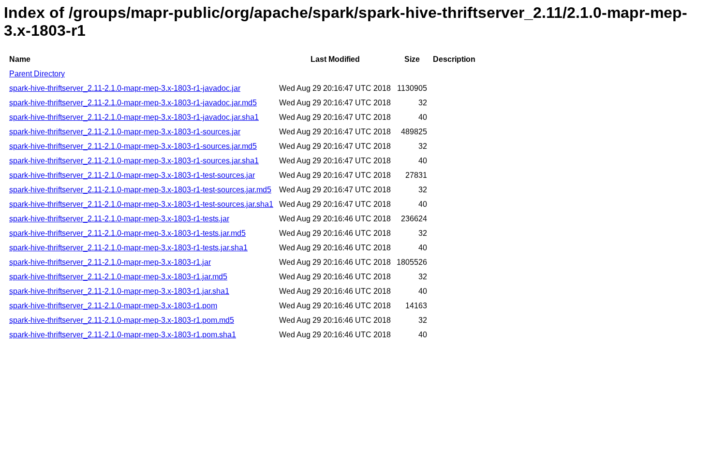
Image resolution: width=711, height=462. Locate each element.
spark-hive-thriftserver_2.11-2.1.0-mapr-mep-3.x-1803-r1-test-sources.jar (132, 175)
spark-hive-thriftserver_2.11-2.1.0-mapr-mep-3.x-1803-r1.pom (113, 306)
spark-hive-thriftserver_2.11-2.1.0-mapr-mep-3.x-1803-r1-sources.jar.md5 (133, 146)
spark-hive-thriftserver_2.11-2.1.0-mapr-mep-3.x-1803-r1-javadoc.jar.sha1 (134, 117)
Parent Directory (37, 74)
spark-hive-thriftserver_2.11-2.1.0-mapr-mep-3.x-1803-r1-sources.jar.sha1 (134, 161)
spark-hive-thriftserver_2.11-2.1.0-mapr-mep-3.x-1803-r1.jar (110, 262)
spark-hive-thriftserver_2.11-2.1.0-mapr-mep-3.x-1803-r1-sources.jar (124, 132)
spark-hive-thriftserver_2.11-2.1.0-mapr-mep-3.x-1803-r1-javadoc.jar (124, 88)
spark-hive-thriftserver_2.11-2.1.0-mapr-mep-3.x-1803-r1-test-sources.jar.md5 (140, 190)
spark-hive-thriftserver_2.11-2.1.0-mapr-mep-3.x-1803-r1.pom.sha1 (122, 335)
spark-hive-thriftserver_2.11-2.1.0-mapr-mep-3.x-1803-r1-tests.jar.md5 (127, 233)
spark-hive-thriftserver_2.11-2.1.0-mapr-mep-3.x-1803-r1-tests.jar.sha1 (128, 248)
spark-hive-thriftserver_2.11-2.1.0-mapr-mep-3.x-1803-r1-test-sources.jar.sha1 (141, 204)
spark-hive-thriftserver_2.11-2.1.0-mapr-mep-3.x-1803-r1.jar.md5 (118, 277)
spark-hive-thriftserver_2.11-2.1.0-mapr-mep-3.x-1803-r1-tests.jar (119, 219)
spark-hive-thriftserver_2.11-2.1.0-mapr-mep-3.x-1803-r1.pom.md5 (121, 320)
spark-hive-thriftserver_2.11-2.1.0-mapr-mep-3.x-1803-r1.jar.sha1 (119, 291)
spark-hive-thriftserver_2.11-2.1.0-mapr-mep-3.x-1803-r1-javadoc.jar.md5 (133, 103)
